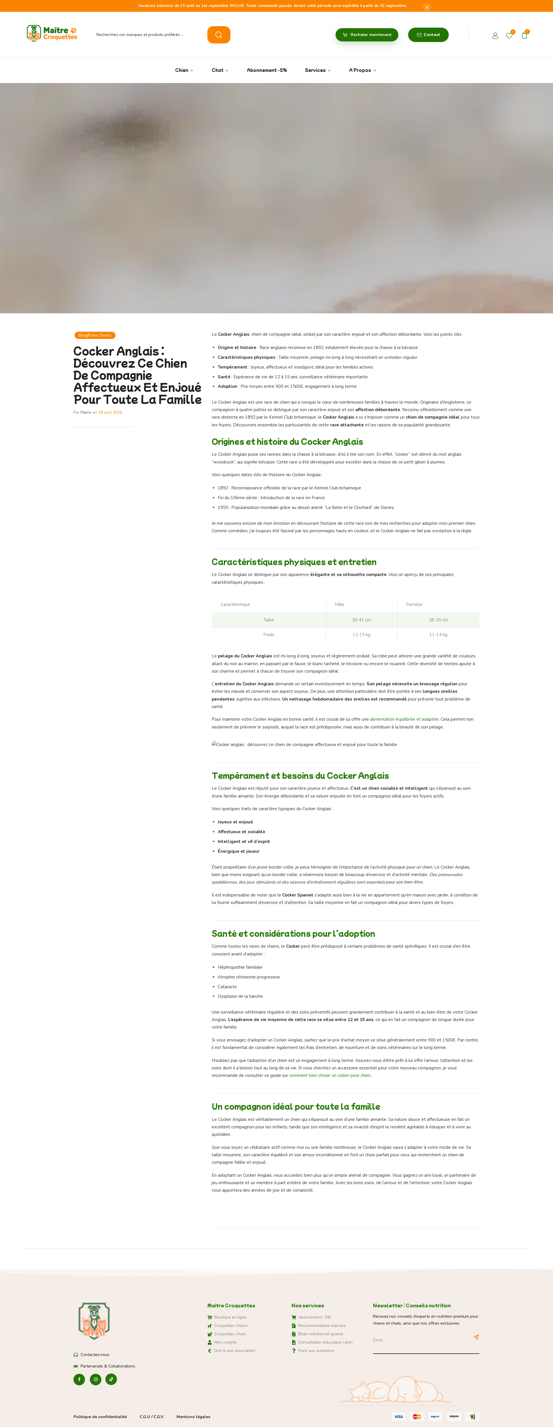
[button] (525, 34)
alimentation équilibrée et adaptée (404, 719)
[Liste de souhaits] (509, 34)
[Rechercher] (218, 34)
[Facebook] (79, 1379)
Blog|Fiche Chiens (95, 335)
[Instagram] (95, 1379)
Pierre (86, 412)
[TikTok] (111, 1379)
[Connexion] (496, 36)
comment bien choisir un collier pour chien (330, 1075)
